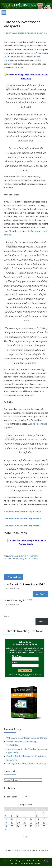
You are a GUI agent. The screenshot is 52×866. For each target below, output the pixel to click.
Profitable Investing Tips (18, 33)
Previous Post (14, 577)
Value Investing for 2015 (18, 600)
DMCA (22, 863)
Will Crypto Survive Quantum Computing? (26, 763)
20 (24, 822)
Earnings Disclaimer (33, 863)
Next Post (39, 594)
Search (7, 615)
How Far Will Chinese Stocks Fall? (24, 584)
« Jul (25, 836)
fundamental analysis (13, 559)
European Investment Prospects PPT (23, 525)
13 (24, 819)
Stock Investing (39, 33)
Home (6, 861)
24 (5, 826)
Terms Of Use (26, 861)
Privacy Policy (15, 861)
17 (5, 822)
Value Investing (31, 559)
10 (5, 819)
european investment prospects (23, 556)
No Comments (12, 588)
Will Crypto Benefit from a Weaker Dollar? (26, 737)
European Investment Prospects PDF (23, 518)
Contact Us (37, 861)
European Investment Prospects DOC (23, 511)
